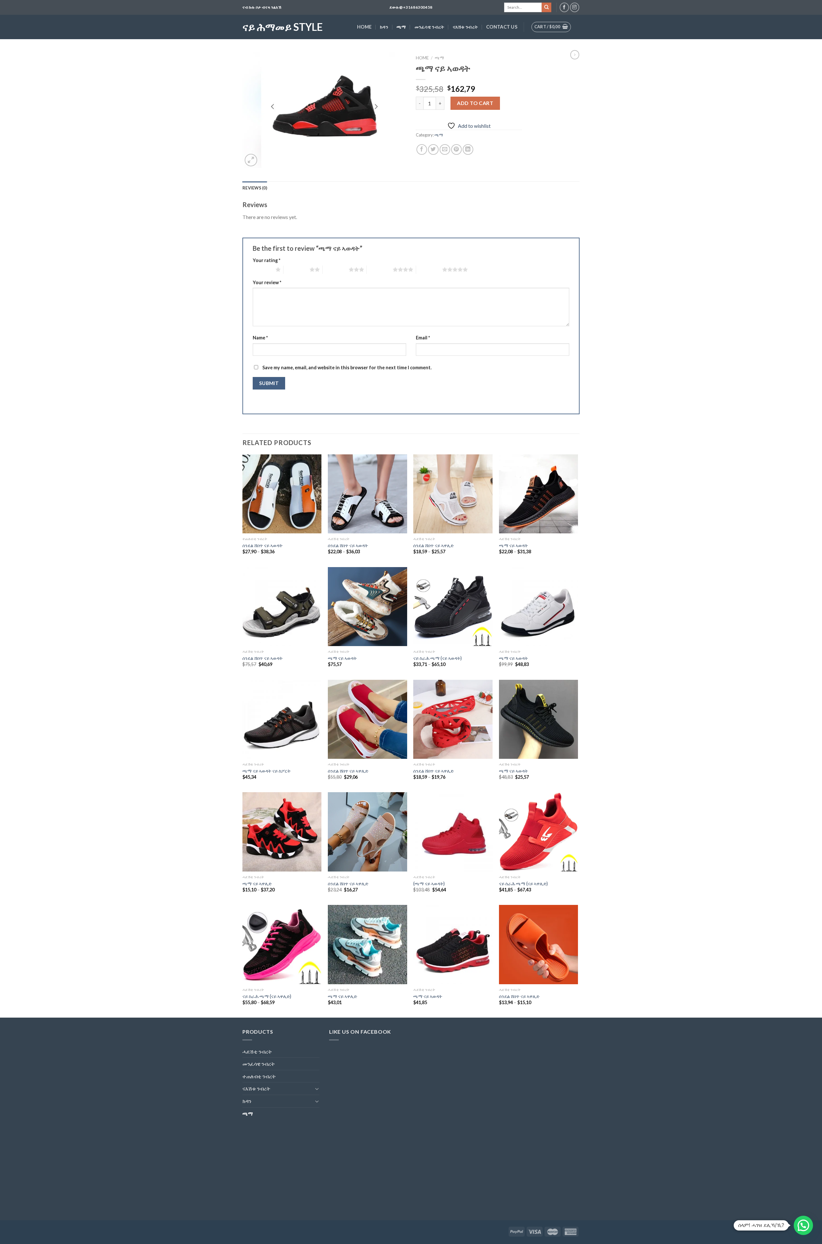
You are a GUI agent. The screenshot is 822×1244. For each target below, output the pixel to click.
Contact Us (501, 27)
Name (260, 337)
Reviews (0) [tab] (254, 187)
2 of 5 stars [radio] (297, 269)
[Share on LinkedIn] (468, 149)
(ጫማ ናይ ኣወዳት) (429, 883)
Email (423, 337)
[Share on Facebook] (421, 149)
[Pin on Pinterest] (456, 149)
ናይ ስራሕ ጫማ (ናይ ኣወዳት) (437, 658)
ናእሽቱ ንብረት (465, 27)
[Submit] (546, 7)
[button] (803, 1225)
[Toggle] (316, 1088)
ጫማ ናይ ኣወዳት (513, 545)
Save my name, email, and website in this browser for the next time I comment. (347, 367)
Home (364, 27)
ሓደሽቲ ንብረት (257, 1051)
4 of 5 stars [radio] (380, 269)
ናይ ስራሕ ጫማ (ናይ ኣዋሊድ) (523, 883)
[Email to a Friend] (445, 149)
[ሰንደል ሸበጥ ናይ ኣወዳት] (282, 494)
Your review (267, 282)
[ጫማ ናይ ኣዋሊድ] (282, 832)
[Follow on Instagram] (574, 7)
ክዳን (384, 27)
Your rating (266, 260)
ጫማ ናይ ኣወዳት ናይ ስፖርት (266, 771)
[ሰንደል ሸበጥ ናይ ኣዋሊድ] (453, 494)
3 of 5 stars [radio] (336, 269)
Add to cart (475, 103)
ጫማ (401, 27)
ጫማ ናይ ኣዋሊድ (257, 883)
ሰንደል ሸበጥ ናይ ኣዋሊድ (433, 545)
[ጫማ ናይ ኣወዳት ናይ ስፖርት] (282, 719)
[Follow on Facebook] (564, 7)
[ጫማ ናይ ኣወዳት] (538, 494)
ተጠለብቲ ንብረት (259, 1076)
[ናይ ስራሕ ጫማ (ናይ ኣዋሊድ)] (538, 832)
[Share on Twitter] (433, 149)
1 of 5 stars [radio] (262, 269)
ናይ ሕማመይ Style (282, 27)
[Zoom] (251, 160)
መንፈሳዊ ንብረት (429, 27)
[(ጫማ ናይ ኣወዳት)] (453, 832)
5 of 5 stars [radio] (429, 269)
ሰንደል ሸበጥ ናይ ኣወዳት (262, 545)
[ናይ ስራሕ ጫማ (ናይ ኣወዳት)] (453, 606)
